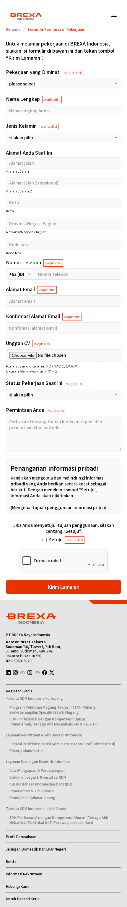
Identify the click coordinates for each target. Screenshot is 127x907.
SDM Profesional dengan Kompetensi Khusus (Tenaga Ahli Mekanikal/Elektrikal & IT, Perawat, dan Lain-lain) (58, 820)
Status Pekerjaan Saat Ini (44, 382)
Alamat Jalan (17, 171)
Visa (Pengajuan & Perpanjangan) (37, 770)
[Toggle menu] (114, 16)
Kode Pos (13, 253)
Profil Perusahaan (21, 836)
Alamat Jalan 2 (19, 191)
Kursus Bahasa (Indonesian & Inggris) (40, 783)
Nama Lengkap (33, 98)
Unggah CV (28, 342)
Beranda (13, 29)
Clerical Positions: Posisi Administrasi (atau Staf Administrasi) (62, 743)
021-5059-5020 (19, 660)
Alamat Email (30, 289)
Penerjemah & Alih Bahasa (31, 790)
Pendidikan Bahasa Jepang (32, 797)
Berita (11, 861)
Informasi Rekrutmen (24, 873)
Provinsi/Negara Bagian (26, 232)
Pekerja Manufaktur (26, 750)
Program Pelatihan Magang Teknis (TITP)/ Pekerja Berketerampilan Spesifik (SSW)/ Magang (52, 709)
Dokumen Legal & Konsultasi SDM (37, 777)
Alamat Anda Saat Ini (29, 152)
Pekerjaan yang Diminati (43, 71)
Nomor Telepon (33, 262)
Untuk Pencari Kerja (23, 898)
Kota (10, 211)
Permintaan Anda (35, 409)
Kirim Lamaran (63, 586)
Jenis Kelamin (31, 125)
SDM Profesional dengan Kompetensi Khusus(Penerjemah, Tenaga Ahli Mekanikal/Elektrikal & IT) (53, 721)
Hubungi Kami (17, 886)
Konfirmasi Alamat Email (43, 316)
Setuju (66, 539)
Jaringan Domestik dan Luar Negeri (36, 848)
